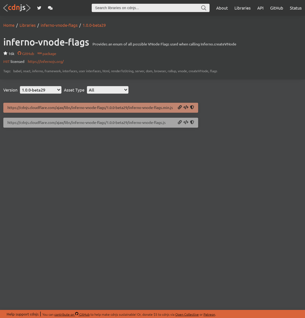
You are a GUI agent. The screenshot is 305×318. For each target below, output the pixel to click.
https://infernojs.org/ (46, 61)
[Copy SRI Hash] (192, 107)
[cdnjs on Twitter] (39, 8)
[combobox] (40, 90)
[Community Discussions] (50, 8)
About (222, 7)
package (49, 53)
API (260, 7)
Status (296, 7)
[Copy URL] (180, 107)
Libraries (242, 7)
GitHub (276, 7)
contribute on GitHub (72, 314)
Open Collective (187, 314)
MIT (7, 61)
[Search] (203, 7)
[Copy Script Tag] (185, 107)
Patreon (209, 314)
